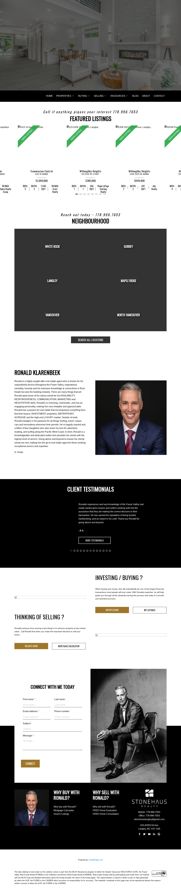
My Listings (149, 610)
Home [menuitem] (49, 96)
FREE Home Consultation (106, 814)
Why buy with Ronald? (65, 807)
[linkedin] (154, 834)
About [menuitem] (146, 96)
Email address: (30, 711)
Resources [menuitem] (118, 96)
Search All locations (90, 340)
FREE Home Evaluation (105, 810)
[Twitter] (144, 834)
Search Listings (61, 814)
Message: (28, 735)
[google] (159, 834)
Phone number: (62, 711)
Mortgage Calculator (68, 646)
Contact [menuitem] (159, 96)
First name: (29, 699)
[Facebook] (139, 834)
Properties (63, 96)
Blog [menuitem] (135, 96)
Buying (82, 96)
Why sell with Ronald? (104, 807)
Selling (99, 96)
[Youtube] (149, 834)
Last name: (59, 699)
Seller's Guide (31, 646)
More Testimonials (95, 540)
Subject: (27, 723)
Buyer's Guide (112, 610)
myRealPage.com (95, 860)
